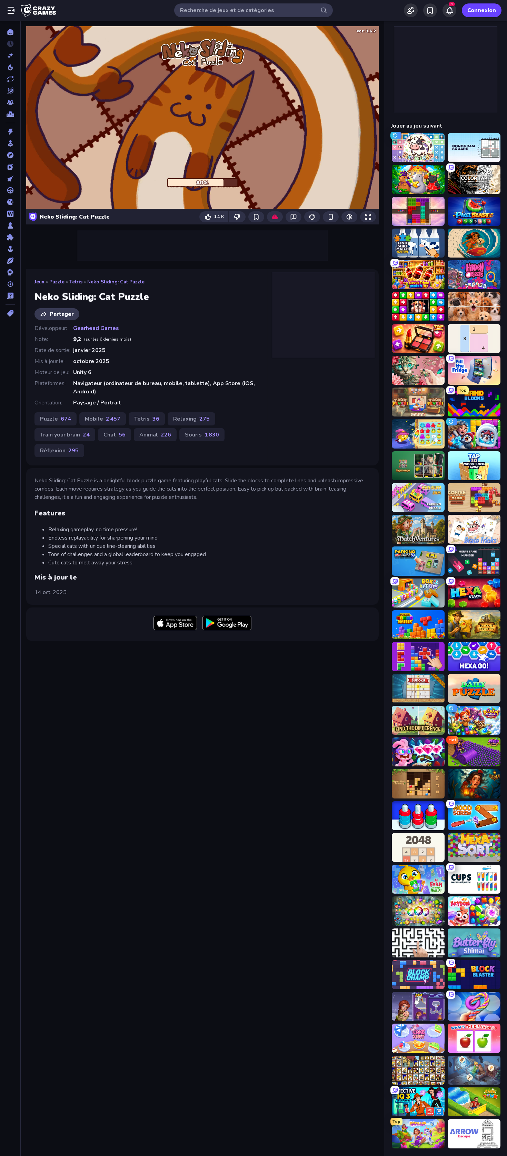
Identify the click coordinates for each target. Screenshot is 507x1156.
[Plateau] (10, 225)
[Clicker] (10, 178)
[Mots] (10, 214)
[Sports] (10, 261)
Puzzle (56, 282)
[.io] (10, 202)
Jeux (39, 282)
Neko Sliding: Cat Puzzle (116, 282)
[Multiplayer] (10, 102)
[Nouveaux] (10, 55)
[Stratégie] (10, 272)
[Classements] (10, 114)
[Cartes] (10, 167)
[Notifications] (449, 10)
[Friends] (411, 10)
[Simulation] (10, 249)
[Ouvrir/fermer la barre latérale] (11, 10)
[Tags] (10, 313)
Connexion (481, 10)
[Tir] (10, 284)
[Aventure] (10, 155)
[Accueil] (10, 32)
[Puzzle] (10, 237)
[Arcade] (10, 143)
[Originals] (10, 91)
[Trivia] (10, 296)
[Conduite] (10, 190)
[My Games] (430, 10)
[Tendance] (10, 67)
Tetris (75, 282)
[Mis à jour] (10, 79)
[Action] (10, 132)
